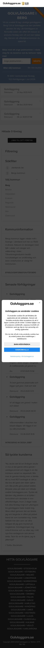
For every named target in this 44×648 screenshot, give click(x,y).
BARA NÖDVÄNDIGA (22, 344)
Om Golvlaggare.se (28, 356)
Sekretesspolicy (15, 356)
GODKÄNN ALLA (22, 350)
